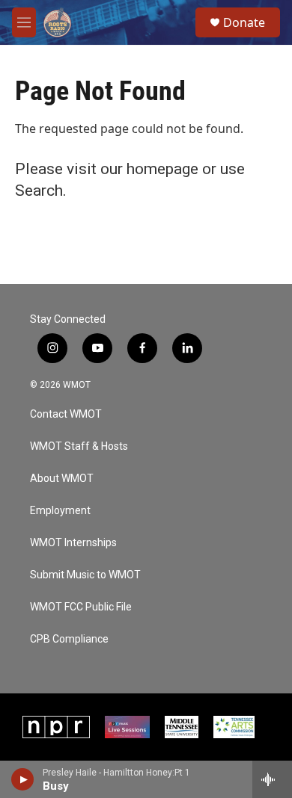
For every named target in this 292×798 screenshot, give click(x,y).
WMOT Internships (73, 542)
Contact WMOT (66, 414)
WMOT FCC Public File (81, 607)
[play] (22, 779)
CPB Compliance (69, 639)
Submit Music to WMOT (85, 575)
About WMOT (62, 478)
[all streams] (272, 779)
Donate (244, 22)
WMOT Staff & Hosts (79, 446)
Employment (60, 510)
